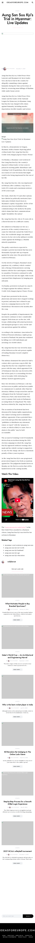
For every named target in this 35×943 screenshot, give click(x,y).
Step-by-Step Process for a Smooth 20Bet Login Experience (18, 802)
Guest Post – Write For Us (15, 935)
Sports (17, 10)
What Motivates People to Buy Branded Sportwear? (17, 604)
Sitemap (31, 937)
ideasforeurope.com (17, 2)
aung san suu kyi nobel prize (15, 527)
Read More (17, 620)
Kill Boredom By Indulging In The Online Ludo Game (17, 753)
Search (28, 916)
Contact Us (28, 935)
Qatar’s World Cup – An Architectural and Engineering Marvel (17, 656)
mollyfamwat (11, 68)
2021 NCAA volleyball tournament (17, 851)
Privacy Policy (22, 937)
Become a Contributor (9, 937)
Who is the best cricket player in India (17, 704)
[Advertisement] (17, 891)
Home (4, 935)
